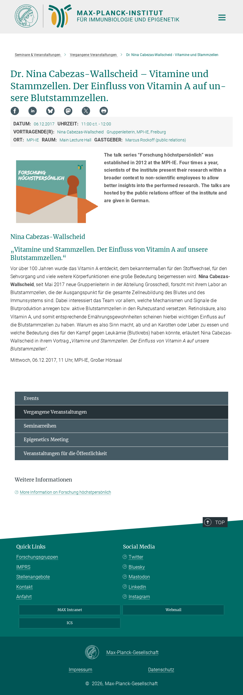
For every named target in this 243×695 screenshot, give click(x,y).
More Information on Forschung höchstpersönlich (65, 492)
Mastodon (139, 577)
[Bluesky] (50, 110)
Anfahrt (24, 597)
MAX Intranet (69, 610)
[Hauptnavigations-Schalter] (222, 17)
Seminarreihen (40, 426)
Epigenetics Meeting (46, 439)
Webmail (173, 610)
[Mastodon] (68, 110)
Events (31, 398)
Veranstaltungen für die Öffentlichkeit (65, 453)
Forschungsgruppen (37, 557)
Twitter (136, 557)
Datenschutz (161, 669)
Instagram (139, 597)
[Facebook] (14, 110)
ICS (70, 623)
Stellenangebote (33, 577)
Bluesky (137, 567)
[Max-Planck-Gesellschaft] (95, 652)
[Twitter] (85, 110)
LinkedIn (137, 587)
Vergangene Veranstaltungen (55, 412)
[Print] (103, 110)
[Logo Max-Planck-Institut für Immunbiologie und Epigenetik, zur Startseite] (111, 16)
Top (220, 522)
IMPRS (23, 567)
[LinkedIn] (32, 110)
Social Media (139, 547)
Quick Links (31, 547)
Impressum (80, 669)
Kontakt (24, 587)
